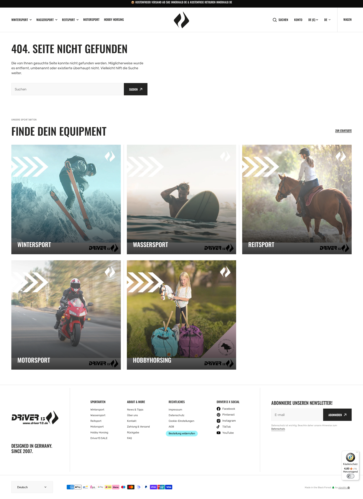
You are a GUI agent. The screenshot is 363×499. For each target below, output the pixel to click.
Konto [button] (298, 20)
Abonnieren (335, 415)
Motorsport (91, 19)
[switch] (350, 476)
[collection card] (66, 199)
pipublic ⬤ (344, 487)
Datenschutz (278, 428)
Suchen (283, 20)
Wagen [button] (347, 19)
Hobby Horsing (114, 19)
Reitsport (68, 20)
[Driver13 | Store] (181, 19)
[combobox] (67, 89)
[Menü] (357, 453)
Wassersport (45, 20)
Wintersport (19, 20)
